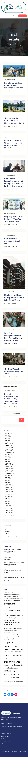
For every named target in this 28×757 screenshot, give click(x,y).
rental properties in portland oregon (12, 669)
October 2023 (8, 493)
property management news (10, 653)
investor (17, 611)
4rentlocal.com (9, 528)
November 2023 (9, 491)
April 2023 (7, 503)
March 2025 (8, 463)
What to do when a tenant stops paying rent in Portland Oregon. (13, 144)
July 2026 (7, 435)
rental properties (17, 665)
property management (11, 644)
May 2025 (7, 459)
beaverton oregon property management (12, 594)
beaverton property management (11, 596)
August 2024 (8, 475)
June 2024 (8, 479)
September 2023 (9, 494)
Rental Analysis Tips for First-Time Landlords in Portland (13, 85)
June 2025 (8, 458)
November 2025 (9, 449)
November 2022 (9, 512)
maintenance (14, 613)
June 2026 (8, 437)
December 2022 (9, 510)
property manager (13, 661)
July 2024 (7, 477)
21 (11, 413)
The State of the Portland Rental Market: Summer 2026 (14, 120)
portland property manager (12, 636)
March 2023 (8, 505)
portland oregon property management (12, 623)
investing (7, 598)
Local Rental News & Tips (9, 79)
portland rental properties (9, 639)
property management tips (14, 657)
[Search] (21, 420)
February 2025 (9, 465)
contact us (22, 16)
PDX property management (14, 615)
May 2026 (7, 438)
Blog (6, 529)
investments (9, 610)
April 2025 (7, 461)
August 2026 (8, 433)
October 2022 (8, 514)
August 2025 (8, 454)
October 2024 (8, 472)
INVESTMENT (8, 535)
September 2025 (9, 452)
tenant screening (19, 681)
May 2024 (7, 480)
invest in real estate (14, 598)
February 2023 (9, 507)
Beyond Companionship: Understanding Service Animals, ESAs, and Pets (11, 399)
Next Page (16, 413)
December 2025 (9, 447)
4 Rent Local (7, 592)
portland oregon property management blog (12, 626)
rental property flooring (8, 677)
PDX (5, 615)
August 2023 (8, 496)
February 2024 (9, 486)
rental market (6, 665)
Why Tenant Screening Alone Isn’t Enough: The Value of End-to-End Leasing (13, 182)
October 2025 (8, 451)
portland (6, 618)
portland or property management (10, 632)
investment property (9, 605)
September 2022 (9, 515)
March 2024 (8, 484)
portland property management (13, 634)
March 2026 (8, 442)
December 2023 (9, 489)
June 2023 (8, 500)
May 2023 (7, 501)
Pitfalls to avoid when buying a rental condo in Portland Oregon (14, 297)
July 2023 (7, 498)
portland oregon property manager (13, 628)
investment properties (12, 601)
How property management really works (12, 241)
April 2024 (7, 482)
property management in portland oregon (12, 651)
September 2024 (9, 473)
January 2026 (8, 445)
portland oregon (9, 620)
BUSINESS (7, 531)
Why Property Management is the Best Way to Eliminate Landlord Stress (13, 337)
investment (20, 598)
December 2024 (9, 468)
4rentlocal (12, 592)
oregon (20, 613)
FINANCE (7, 533)
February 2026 (9, 444)
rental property (11, 674)
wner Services (6, 733)
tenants (13, 681)
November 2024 (9, 470)
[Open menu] (13, 16)
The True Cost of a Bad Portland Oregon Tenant (13, 371)
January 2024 (8, 487)
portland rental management (10, 638)
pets (22, 615)
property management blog (13, 649)
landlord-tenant (8, 613)
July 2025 (7, 456)
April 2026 (7, 440)
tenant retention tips (8, 681)
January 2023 (8, 508)
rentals (16, 677)
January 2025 (8, 466)
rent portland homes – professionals (11, 679)
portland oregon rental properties (10, 630)
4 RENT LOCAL (16, 713)
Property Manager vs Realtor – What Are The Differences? (13, 219)
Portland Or (13, 618)
